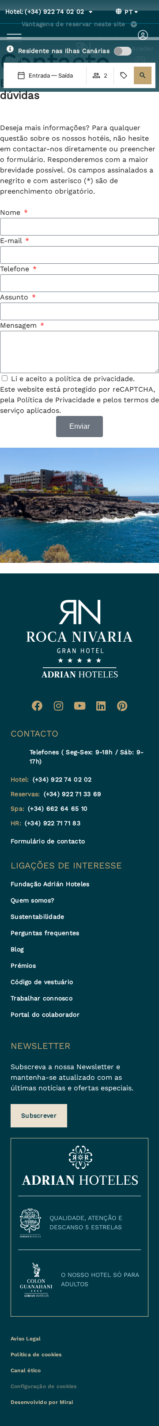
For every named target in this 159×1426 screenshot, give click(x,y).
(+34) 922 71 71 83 (52, 823)
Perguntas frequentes (45, 932)
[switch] (123, 51)
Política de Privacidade (56, 400)
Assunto (15, 297)
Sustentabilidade (37, 916)
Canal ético (26, 1370)
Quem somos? (32, 900)
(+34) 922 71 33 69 (73, 793)
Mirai (66, 1402)
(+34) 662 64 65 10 (57, 808)
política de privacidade (94, 378)
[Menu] (14, 38)
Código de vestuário (42, 981)
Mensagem (19, 325)
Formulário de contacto (48, 841)
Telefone (15, 269)
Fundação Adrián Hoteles (50, 883)
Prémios (23, 965)
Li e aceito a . (73, 378)
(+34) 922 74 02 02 (44, 11)
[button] (142, 75)
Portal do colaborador (45, 1014)
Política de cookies (36, 1354)
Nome (11, 212)
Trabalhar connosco (41, 998)
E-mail (12, 240)
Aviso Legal (26, 1339)
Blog (17, 949)
